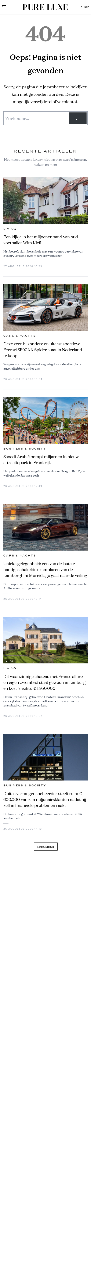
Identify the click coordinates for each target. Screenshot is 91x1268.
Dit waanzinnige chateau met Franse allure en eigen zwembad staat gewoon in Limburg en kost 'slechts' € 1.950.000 (44, 682)
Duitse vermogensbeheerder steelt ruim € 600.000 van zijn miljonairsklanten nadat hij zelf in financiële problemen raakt (44, 799)
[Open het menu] (4, 7)
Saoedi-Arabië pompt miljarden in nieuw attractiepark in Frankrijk (41, 459)
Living (9, 229)
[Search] (78, 118)
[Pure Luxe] (45, 7)
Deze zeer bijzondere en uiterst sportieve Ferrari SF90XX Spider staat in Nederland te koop (42, 349)
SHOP (85, 7)
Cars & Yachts (19, 336)
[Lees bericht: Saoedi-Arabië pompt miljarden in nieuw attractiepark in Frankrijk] (45, 420)
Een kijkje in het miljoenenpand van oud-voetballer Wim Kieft (41, 240)
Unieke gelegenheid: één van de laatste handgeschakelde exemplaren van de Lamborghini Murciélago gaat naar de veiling (45, 569)
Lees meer (45, 846)
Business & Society (24, 448)
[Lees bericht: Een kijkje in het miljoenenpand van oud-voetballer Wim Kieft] (45, 200)
